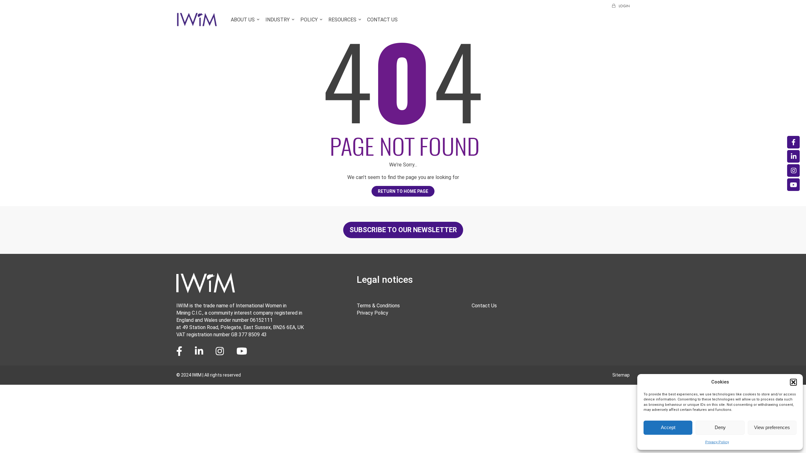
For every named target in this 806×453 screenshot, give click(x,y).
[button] (793, 382)
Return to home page (403, 191)
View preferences (772, 427)
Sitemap (621, 375)
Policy (309, 20)
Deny (720, 427)
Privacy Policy (717, 442)
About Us (243, 20)
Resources (342, 20)
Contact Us (382, 20)
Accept (668, 427)
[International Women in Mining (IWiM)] (197, 23)
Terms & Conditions (378, 306)
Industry (277, 20)
